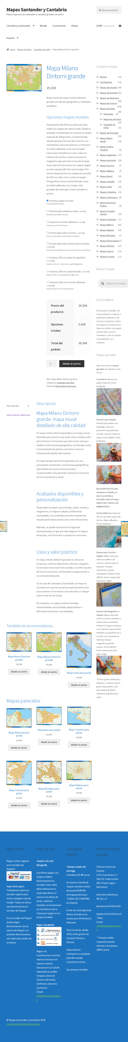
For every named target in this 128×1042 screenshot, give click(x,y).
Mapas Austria (107, 165)
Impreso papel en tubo (61, 200)
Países (74, 25)
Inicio (12, 49)
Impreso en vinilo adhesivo (67, 222)
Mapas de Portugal (109, 132)
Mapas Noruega (107, 235)
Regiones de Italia (112, 119)
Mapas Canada (107, 181)
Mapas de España (108, 92)
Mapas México (107, 224)
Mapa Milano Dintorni (65, 386)
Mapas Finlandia (108, 219)
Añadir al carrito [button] (19, 671)
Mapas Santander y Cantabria (37, 9)
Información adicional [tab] (18, 415)
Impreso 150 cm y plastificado (69, 271)
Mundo (43, 25)
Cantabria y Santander (18, 25)
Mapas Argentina (108, 155)
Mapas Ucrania (107, 256)
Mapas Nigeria (107, 230)
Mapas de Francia (108, 103)
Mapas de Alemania (109, 98)
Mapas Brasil (106, 176)
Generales (108, 114)
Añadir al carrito (72, 363)
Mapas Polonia (107, 245)
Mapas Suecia (106, 251)
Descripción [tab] (13, 405)
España (10, 37)
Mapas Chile (106, 186)
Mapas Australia (108, 160)
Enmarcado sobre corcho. (67, 232)
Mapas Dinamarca (109, 197)
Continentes (59, 25)
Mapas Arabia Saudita (106, 148)
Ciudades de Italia (42, 49)
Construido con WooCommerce (23, 1024)
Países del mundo (108, 87)
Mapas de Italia (24, 49)
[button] (36, 68)
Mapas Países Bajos (109, 240)
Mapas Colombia (108, 192)
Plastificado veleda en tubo (67, 211)
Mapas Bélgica (107, 171)
